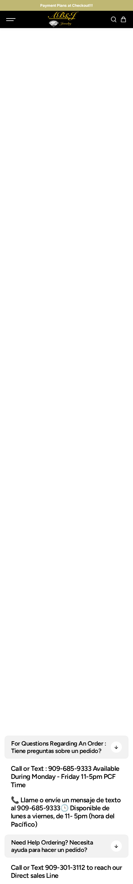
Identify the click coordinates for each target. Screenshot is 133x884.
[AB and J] (63, 19)
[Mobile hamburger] (11, 19)
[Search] (113, 19)
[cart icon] (123, 19)
